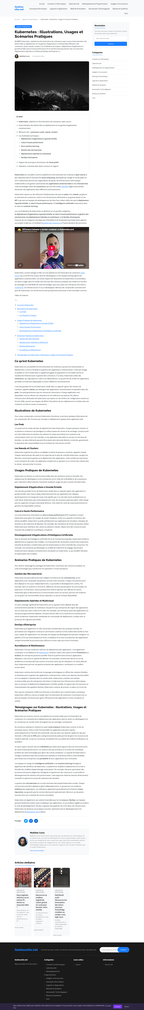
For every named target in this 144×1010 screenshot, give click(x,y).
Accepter (117, 1006)
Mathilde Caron (37, 833)
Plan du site (109, 965)
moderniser (19, 287)
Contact (78, 965)
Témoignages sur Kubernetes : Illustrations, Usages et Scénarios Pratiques (45, 355)
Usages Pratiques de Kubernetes (29, 320)
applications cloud (33, 812)
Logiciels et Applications (58, 9)
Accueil (41, 4)
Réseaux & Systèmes (120, 9)
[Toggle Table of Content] (16, 300)
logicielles (65, 186)
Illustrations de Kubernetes (27, 309)
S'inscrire (111, 44)
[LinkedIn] (36, 821)
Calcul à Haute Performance (30, 327)
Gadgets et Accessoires (119, 4)
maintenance (44, 652)
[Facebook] (31, 821)
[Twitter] (26, 821)
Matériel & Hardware (78, 9)
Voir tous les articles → (37, 850)
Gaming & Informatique (38, 9)
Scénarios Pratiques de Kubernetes (30, 336)
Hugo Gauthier (38, 930)
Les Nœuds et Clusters (28, 315)
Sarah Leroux (19, 927)
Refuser (127, 1006)
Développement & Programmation (95, 4)
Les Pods (22, 312)
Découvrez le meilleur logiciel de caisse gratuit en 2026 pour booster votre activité (41, 902)
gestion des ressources (52, 223)
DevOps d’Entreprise (27, 346)
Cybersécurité (74, 4)
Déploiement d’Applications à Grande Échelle (36, 323)
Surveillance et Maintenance (30, 350)
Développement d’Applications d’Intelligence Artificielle (40, 331)
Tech (126, 13)
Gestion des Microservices (29, 339)
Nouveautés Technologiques (99, 9)
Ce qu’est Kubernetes (25, 305)
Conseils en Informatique (56, 4)
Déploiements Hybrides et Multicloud (33, 342)
